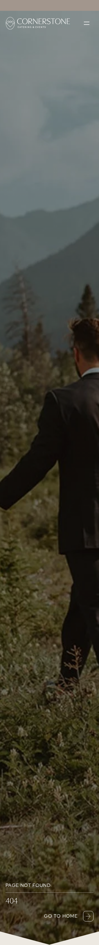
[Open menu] (87, 23)
